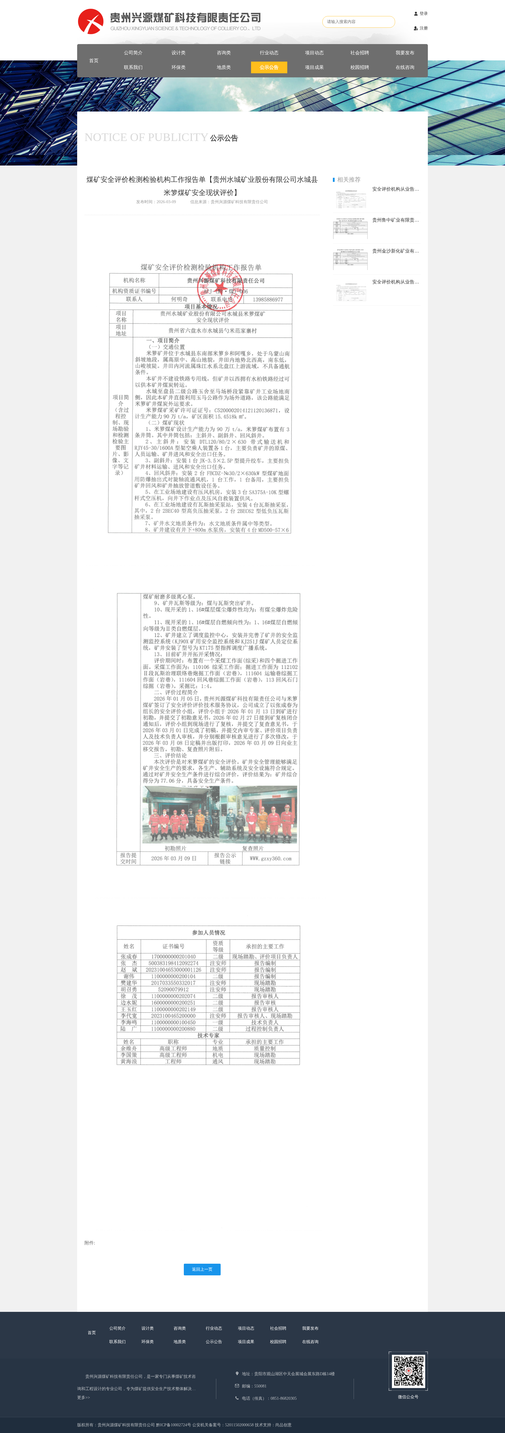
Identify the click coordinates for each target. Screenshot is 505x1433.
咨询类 (224, 52)
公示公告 (269, 67)
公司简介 (133, 52)
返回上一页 (202, 1269)
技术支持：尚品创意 (273, 1425)
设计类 (179, 52)
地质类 (224, 67)
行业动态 (269, 52)
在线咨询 (405, 67)
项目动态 (314, 52)
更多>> (83, 1397)
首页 (93, 60)
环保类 (179, 67)
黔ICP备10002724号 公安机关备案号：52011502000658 (205, 1425)
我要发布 (405, 52)
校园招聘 (359, 67)
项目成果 (314, 67)
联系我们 (133, 67)
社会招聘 (359, 52)
